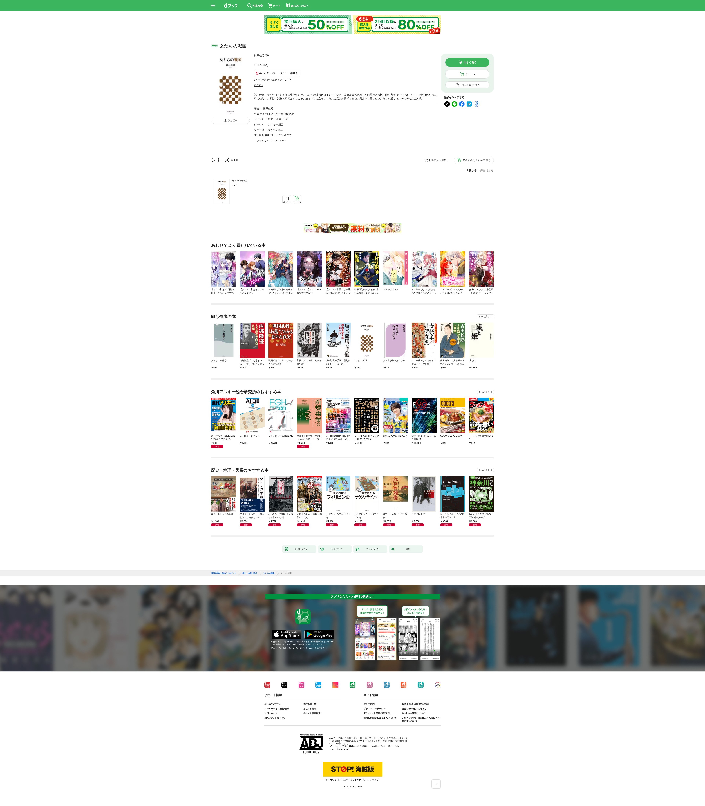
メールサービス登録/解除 (276, 708)
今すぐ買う (470, 62)
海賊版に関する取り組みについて (380, 718)
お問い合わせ (271, 713)
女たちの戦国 (239, 181)
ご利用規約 (369, 704)
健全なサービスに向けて (414, 708)
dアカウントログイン (274, 718)
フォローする (267, 55)
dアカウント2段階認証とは (377, 713)
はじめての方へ (272, 704)
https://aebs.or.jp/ (340, 749)
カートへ (470, 74)
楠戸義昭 (259, 55)
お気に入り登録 (438, 160)
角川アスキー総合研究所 (279, 113)
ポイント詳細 (287, 73)
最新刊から (486, 170)
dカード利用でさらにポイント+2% (271, 80)
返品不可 (258, 85)
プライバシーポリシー (375, 708)
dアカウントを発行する (339, 779)
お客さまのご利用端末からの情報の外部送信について (421, 719)
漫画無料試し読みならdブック (223, 573)
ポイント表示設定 (312, 713)
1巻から (472, 170)
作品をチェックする (470, 85)
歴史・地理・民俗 (278, 119)
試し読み (232, 120)
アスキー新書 (275, 124)
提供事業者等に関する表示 (415, 704)
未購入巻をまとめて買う (476, 160)
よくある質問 (309, 708)
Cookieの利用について (413, 713)
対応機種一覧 (309, 704)
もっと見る (484, 316)
